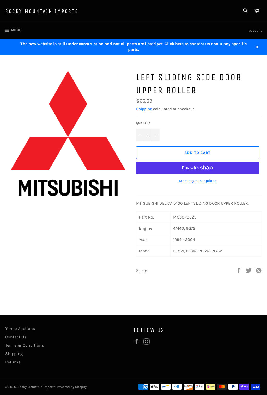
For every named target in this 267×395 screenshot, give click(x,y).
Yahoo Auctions (20, 328)
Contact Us (15, 336)
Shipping (144, 109)
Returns (12, 361)
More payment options (197, 181)
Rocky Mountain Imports (41, 11)
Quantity (143, 123)
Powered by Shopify (72, 387)
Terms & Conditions (24, 345)
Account (255, 30)
